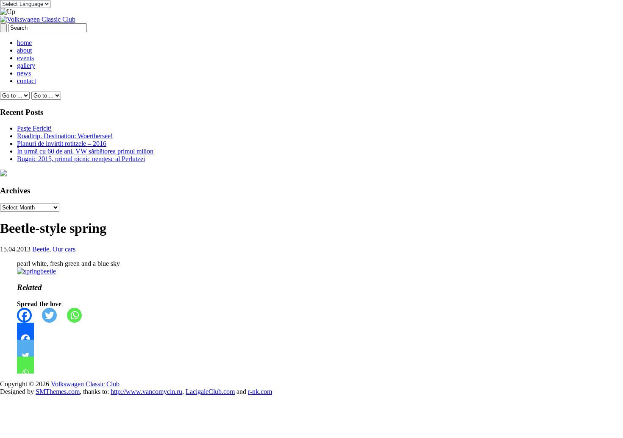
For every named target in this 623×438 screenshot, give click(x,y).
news (24, 73)
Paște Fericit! (34, 128)
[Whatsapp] (79, 315)
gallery (26, 65)
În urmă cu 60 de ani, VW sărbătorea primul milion (85, 151)
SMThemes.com (58, 391)
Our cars (64, 249)
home (24, 42)
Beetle (40, 249)
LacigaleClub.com (210, 391)
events (25, 57)
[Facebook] (29, 315)
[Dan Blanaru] (36, 271)
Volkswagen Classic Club (85, 384)
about (24, 50)
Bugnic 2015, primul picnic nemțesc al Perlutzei (81, 158)
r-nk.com (260, 391)
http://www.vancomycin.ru (146, 391)
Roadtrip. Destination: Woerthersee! (65, 135)
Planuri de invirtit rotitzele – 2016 (61, 143)
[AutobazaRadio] (3, 174)
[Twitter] (54, 315)
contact (26, 80)
